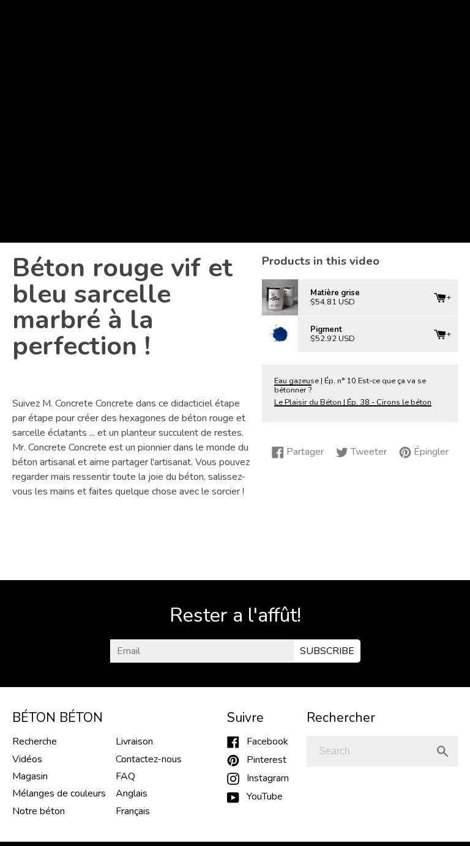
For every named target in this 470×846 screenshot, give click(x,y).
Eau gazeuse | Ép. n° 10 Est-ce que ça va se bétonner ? (350, 385)
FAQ (125, 776)
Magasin (30, 776)
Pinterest (262, 760)
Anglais (131, 793)
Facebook (263, 741)
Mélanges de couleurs (59, 793)
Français (133, 811)
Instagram (264, 778)
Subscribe (327, 651)
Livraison (134, 741)
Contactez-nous (149, 759)
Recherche (34, 741)
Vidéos (27, 759)
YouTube (261, 796)
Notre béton (38, 811)
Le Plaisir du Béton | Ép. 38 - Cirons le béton (352, 402)
